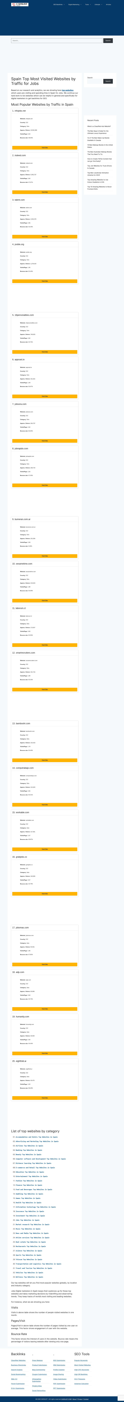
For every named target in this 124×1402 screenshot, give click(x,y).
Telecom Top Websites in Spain (29, 1259)
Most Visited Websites (82, 1365)
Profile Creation (59, 1370)
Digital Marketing (73, 4)
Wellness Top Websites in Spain (29, 1277)
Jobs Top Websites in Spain (27, 1220)
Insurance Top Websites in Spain (30, 1211)
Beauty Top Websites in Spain (28, 1154)
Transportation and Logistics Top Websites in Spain (38, 1264)
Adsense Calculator (81, 1384)
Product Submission (39, 1365)
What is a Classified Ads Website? (99, 126)
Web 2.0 (14, 1379)
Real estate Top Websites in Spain (31, 1242)
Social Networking (38, 1391)
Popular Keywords (81, 1360)
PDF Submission (59, 1384)
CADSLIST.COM (66, 1399)
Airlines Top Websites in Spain (29, 1146)
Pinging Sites (37, 1386)
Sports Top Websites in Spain (28, 1255)
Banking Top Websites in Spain (29, 1150)
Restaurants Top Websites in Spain (31, 1246)
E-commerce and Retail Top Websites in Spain (35, 1168)
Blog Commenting (38, 1370)
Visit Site (45, 147)
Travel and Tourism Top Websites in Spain (34, 1268)
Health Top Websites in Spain (28, 1203)
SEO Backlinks (58, 4)
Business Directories (18, 1365)
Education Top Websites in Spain (30, 1172)
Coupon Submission (39, 1374)
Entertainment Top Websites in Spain (32, 1176)
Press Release (37, 1360)
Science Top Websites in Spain (29, 1251)
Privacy (80, 1399)
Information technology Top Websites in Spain (36, 1207)
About (74, 1399)
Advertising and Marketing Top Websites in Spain (37, 1141)
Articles (108, 4)
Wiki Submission (59, 1365)
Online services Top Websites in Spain (32, 1238)
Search (108, 40)
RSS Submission (59, 1360)
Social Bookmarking (18, 1374)
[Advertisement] (62, 23)
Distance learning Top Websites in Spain (33, 1163)
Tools (87, 4)
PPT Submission (59, 1388)
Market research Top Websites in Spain (32, 1224)
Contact (86, 1399)
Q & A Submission (17, 1388)
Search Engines (16, 1370)
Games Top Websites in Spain (28, 1198)
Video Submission (59, 1379)
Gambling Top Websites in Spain (29, 1194)
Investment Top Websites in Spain (30, 1216)
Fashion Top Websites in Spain (29, 1181)
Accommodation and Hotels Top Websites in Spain (37, 1137)
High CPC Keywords (81, 1370)
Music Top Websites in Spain (28, 1229)
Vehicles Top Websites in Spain (29, 1273)
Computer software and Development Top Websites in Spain (41, 1159)
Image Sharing (58, 1374)
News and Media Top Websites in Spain (32, 1233)
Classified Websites (18, 1360)
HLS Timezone (79, 1379)
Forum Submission (18, 1384)
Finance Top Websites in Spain (29, 1185)
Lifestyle (97, 4)
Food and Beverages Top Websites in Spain (34, 1189)
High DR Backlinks (81, 1374)
